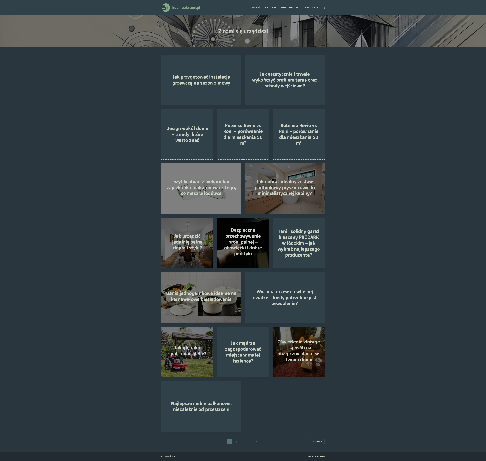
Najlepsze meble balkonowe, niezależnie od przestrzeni (201, 406)
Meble (283, 7)
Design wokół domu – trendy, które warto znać (187, 134)
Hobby (274, 7)
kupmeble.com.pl (186, 7)
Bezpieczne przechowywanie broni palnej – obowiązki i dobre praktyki (243, 241)
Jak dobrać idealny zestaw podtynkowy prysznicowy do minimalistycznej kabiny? (285, 187)
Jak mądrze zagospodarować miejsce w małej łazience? (243, 351)
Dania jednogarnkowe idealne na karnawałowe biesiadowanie (201, 296)
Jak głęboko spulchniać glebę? (187, 350)
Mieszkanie (294, 7)
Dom (266, 7)
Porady (315, 7)
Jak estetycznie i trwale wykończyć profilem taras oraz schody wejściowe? (284, 80)
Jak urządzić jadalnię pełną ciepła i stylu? (187, 242)
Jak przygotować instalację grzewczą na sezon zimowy (201, 80)
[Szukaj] (324, 8)
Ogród (306, 7)
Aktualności (255, 7)
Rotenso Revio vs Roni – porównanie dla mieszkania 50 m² (243, 134)
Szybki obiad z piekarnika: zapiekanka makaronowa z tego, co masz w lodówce (201, 187)
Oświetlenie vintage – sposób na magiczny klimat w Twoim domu (299, 350)
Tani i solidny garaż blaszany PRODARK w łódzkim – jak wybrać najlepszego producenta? (299, 243)
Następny (316, 442)
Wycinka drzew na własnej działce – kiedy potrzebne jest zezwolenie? (285, 297)
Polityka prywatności (316, 456)
